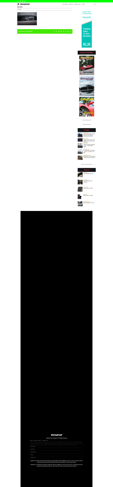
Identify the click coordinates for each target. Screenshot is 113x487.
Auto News (33, 446)
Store (32, 454)
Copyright (48, 438)
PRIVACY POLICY (37, 440)
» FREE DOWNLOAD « (87, 120)
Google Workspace (87, 124)
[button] (95, 4)
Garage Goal (33, 452)
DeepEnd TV (33, 457)
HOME (31, 440)
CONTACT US (45, 440)
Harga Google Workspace (86, 164)
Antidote (33, 449)
